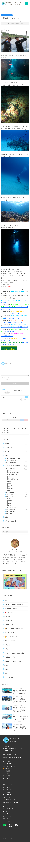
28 (25, 428)
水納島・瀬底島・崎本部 (13, 472)
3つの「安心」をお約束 (10, 608)
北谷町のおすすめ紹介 (16, 462)
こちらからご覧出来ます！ (15, 307)
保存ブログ (16, 513)
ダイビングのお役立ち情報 (16, 458)
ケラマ (9, 486)
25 (15, 428)
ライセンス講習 (16, 492)
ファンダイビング (16, 469)
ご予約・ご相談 (8, 677)
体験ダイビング (16, 496)
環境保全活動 (6, 776)
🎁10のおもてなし (9, 612)
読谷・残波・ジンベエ (13, 479)
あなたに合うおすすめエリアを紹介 (14, 653)
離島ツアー (10, 488)
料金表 (6, 665)
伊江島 (9, 471)
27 (22, 428)
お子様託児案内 (7, 771)
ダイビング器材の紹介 (16, 460)
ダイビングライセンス (10, 641)
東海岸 (9, 483)
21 (25, 426)
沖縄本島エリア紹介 (9, 657)
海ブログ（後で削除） (15, 521)
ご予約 (5, 781)
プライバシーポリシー (9, 816)
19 (18, 426)
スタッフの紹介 (7, 763)
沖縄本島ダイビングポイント (10, 802)
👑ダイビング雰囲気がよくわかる (13, 629)
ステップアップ (16, 494)
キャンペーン (15, 447)
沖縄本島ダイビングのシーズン (12, 661)
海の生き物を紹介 (16, 509)
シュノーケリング (12, 507)
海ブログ (6, 673)
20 (22, 426)
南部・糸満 (10, 485)
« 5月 (3, 432)
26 (18, 428)
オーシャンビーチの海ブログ (7, 15)
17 (11, 426)
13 (22, 424)
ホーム (6, 600)
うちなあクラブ (8, 625)
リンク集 (5, 778)
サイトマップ (6, 821)
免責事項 (5, 818)
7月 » (7, 432)
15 (4, 426)
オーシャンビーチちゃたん (16, 740)
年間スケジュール (15, 444)
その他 (9, 490)
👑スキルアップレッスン (11, 637)
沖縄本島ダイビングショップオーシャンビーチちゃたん (13, 3)
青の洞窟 (10, 500)
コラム (15, 455)
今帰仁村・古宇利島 (12, 474)
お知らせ (15, 451)
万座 (9, 476)
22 (4, 428)
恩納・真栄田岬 (11, 478)
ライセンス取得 (7, 792)
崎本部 (9, 502)
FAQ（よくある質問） (9, 808)
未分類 (15, 517)
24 (11, 428)
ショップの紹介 (7, 761)
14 (25, 424)
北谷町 (9, 481)
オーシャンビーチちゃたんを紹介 (13, 604)
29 (4, 430)
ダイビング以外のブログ (16, 511)
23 (7, 428)
